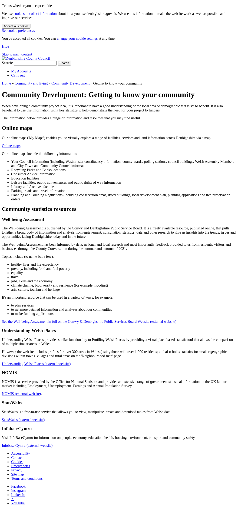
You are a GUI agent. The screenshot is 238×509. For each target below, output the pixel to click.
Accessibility (20, 453)
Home (6, 83)
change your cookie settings (77, 38)
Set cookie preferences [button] (18, 31)
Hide (5, 46)
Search (64, 63)
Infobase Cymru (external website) (27, 445)
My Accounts (21, 71)
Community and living (31, 83)
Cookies (17, 462)
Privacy (16, 470)
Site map (17, 474)
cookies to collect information (35, 14)
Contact (17, 458)
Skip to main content (17, 54)
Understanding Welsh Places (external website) (36, 364)
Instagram (18, 491)
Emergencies (20, 466)
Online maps (11, 146)
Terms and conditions (27, 478)
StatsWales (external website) (23, 420)
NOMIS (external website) (21, 394)
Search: (7, 63)
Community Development (70, 83)
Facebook (18, 486)
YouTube (18, 503)
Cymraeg (18, 75)
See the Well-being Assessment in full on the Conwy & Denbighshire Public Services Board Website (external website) (89, 321)
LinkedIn (18, 495)
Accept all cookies (16, 26)
